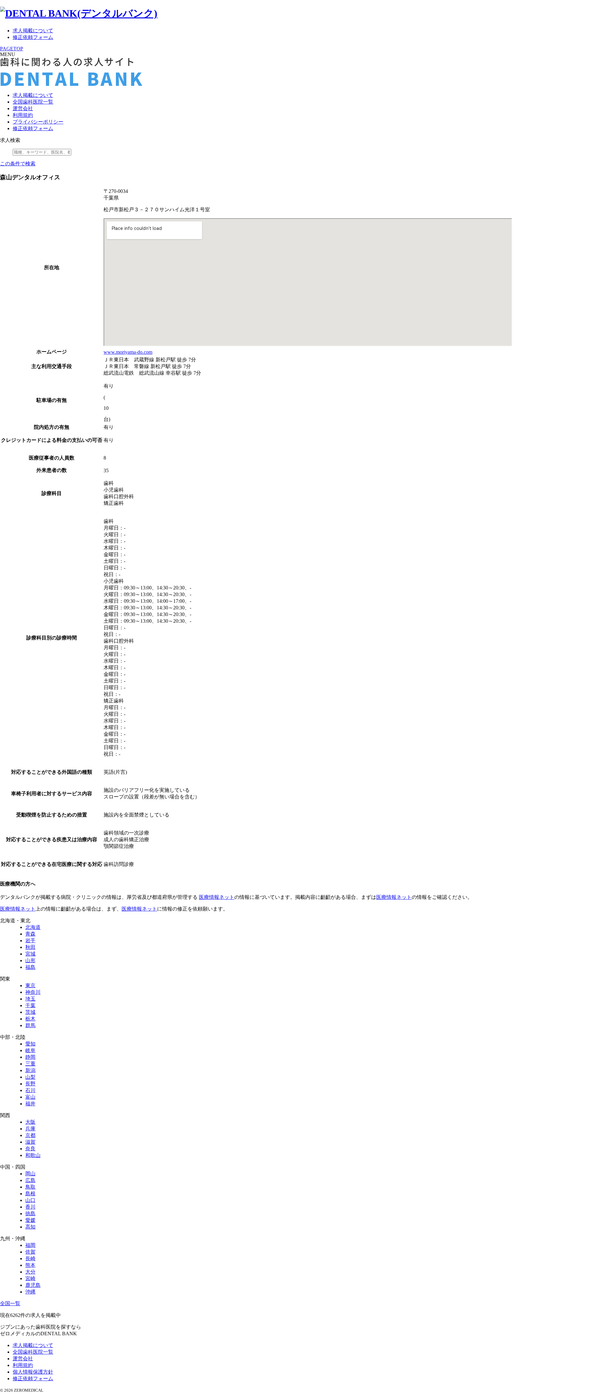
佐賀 (30, 1252)
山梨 (30, 1077)
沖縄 (30, 1291)
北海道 (33, 927)
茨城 (30, 1012)
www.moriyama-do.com (128, 352)
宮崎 (30, 1278)
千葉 (30, 1005)
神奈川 (33, 992)
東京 (30, 985)
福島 (30, 967)
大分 (30, 1271)
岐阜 (30, 1050)
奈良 (30, 1148)
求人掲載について (33, 30)
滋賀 (30, 1142)
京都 (30, 1135)
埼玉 (30, 998)
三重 (30, 1063)
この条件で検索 (17, 163)
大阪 (30, 1122)
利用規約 (23, 115)
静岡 (30, 1057)
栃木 (30, 1018)
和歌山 (33, 1155)
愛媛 (30, 1220)
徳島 (30, 1213)
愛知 (30, 1043)
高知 (30, 1227)
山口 (30, 1200)
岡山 (30, 1173)
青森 (30, 934)
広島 (30, 1180)
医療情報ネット (216, 897)
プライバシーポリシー (38, 121)
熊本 (30, 1265)
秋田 (30, 947)
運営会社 (23, 108)
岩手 (30, 940)
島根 (30, 1193)
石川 (30, 1090)
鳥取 (30, 1187)
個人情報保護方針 (33, 1372)
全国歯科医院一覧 (33, 102)
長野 (30, 1083)
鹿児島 (33, 1285)
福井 (30, 1103)
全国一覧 (10, 1303)
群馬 (30, 1025)
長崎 (30, 1258)
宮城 (30, 953)
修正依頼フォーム (33, 37)
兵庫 (30, 1128)
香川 (30, 1207)
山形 (30, 960)
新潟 (30, 1070)
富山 (30, 1097)
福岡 (30, 1245)
